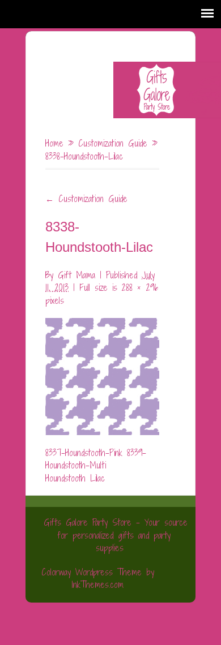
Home (54, 143)
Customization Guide (112, 143)
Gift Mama (76, 275)
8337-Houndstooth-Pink (83, 452)
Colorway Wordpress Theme (91, 572)
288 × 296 (140, 287)
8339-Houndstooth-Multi (95, 459)
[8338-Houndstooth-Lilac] (102, 370)
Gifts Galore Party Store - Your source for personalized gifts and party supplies (116, 535)
